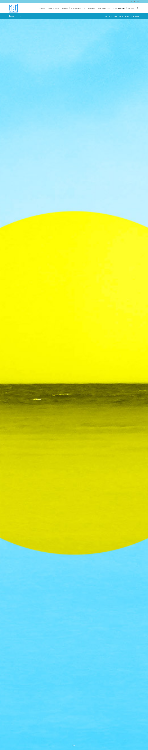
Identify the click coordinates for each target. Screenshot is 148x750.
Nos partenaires (14, 16)
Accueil (115, 16)
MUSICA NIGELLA (123, 16)
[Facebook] (128, 1)
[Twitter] (134, 1)
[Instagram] (138, 1)
